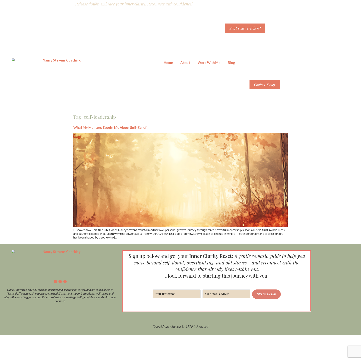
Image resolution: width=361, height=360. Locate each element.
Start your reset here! (245, 28)
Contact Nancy (264, 84)
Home (168, 63)
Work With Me (209, 63)
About (185, 63)
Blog (231, 63)
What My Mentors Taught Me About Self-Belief (110, 127)
